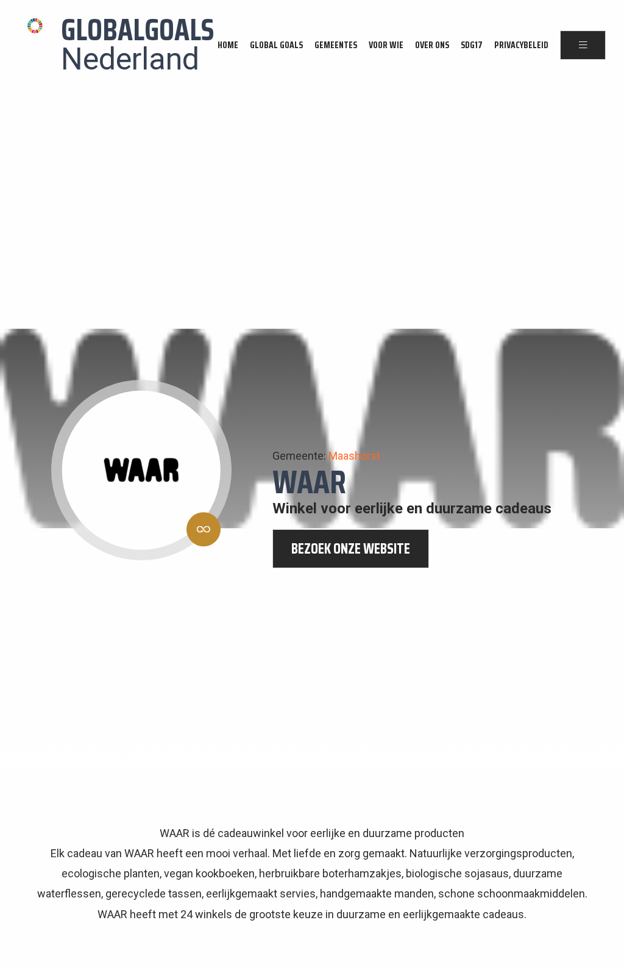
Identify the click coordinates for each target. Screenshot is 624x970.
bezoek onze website (350, 548)
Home (228, 45)
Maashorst (354, 455)
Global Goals (276, 45)
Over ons (432, 45)
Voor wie (386, 45)
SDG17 (472, 45)
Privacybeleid (521, 45)
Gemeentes (335, 45)
